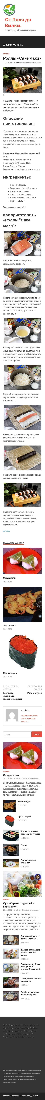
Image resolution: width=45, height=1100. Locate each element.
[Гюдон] (11, 855)
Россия (6, 900)
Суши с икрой (10, 673)
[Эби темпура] (22, 622)
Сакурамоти (9, 578)
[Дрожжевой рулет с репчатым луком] (11, 944)
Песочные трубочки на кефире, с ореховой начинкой (30, 967)
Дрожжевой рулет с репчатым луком (30, 937)
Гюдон (23, 845)
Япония (6, 54)
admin (18, 63)
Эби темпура (9, 625)
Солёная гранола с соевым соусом (30, 993)
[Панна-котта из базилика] (11, 866)
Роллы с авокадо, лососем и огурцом (30, 832)
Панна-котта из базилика (28, 861)
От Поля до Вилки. (18, 22)
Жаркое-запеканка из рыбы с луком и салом (31, 952)
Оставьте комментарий (31, 63)
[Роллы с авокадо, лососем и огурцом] (11, 840)
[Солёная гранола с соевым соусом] (11, 1000)
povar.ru (6, 531)
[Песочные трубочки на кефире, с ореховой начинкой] (11, 972)
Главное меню (14, 45)
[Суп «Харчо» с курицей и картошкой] (22, 897)
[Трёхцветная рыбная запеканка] (11, 987)
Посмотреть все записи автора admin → (29, 718)
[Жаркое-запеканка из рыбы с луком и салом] (11, 958)
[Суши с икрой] (22, 670)
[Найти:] (22, 734)
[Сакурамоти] (22, 575)
